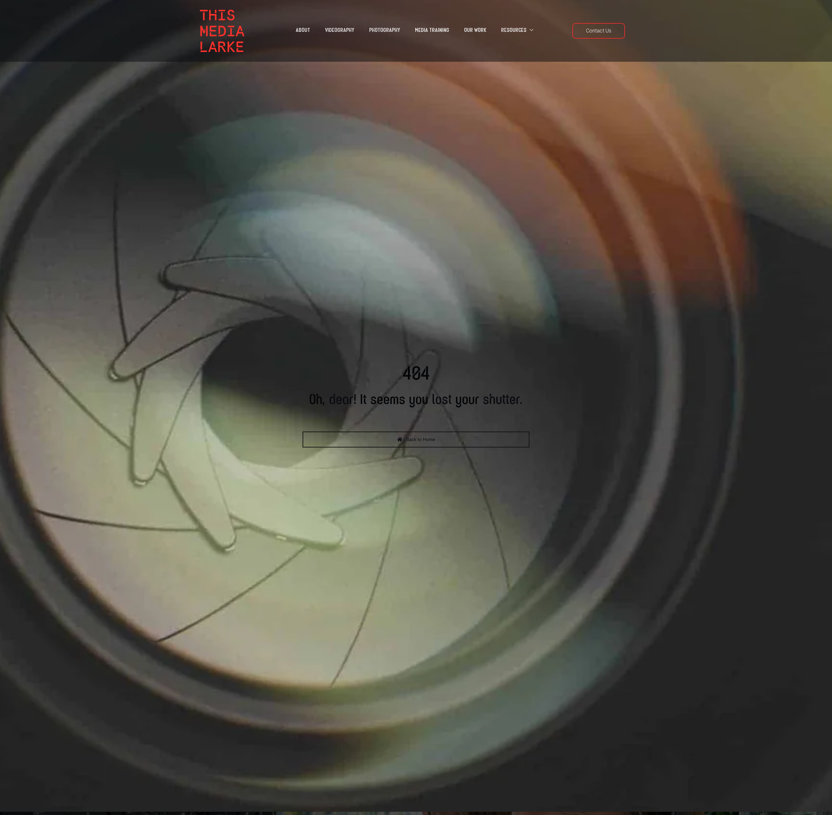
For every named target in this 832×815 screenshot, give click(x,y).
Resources (513, 30)
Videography (339, 30)
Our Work (475, 30)
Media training (432, 30)
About (303, 30)
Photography (384, 30)
